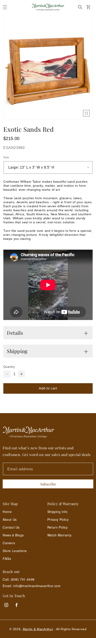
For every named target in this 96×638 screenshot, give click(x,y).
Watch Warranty (59, 535)
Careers (9, 543)
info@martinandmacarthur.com (37, 586)
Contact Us (11, 527)
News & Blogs (13, 535)
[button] (4, 7)
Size (6, 157)
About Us (10, 519)
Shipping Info (57, 511)
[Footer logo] (48, 432)
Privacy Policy (58, 519)
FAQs (7, 558)
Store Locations (15, 550)
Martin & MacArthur (38, 629)
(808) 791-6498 (23, 579)
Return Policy (57, 527)
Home (7, 511)
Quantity (9, 366)
